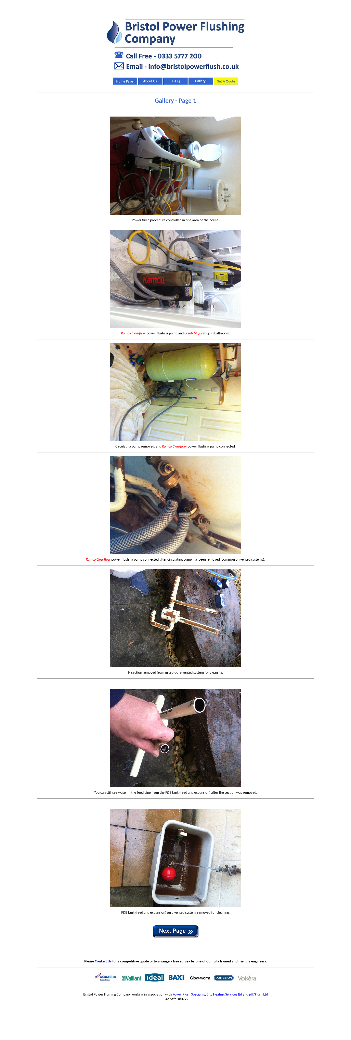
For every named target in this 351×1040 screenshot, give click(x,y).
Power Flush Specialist (188, 995)
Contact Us (103, 961)
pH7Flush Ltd (258, 995)
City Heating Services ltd (224, 995)
